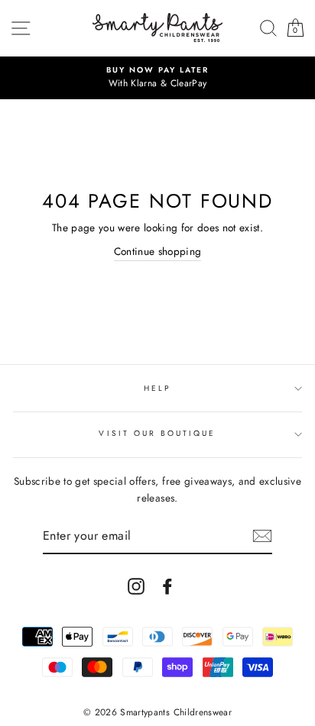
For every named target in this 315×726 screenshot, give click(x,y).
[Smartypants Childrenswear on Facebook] (167, 586)
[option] (157, 78)
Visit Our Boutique (157, 433)
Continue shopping (158, 251)
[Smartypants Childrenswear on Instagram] (136, 586)
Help (157, 388)
